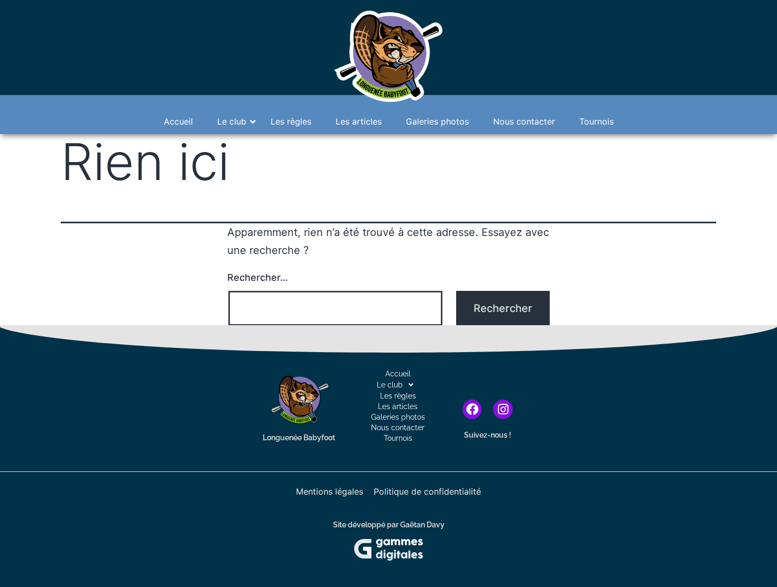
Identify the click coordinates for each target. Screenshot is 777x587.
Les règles (291, 121)
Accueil (178, 121)
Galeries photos (437, 121)
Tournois (596, 121)
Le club (231, 121)
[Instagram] (503, 409)
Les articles (359, 121)
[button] (398, 385)
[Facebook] (472, 409)
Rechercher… (257, 277)
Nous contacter (524, 121)
